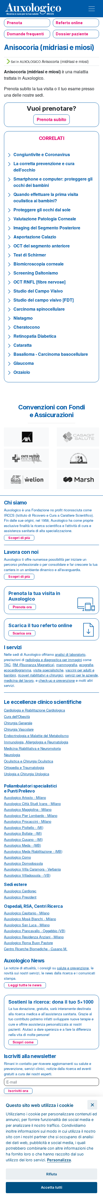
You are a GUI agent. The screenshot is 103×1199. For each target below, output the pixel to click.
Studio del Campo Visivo (38, 291)
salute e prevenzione (73, 967)
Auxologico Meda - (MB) (22, 845)
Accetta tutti (51, 1187)
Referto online (69, 22)
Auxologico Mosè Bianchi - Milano (30, 918)
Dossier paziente (72, 34)
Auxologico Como (17, 857)
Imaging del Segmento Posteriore (46, 228)
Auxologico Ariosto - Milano (25, 797)
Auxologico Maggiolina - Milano (28, 809)
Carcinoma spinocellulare (39, 309)
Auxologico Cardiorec (20, 890)
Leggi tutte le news (25, 985)
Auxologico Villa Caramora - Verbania (32, 869)
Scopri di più (19, 538)
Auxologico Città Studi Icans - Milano (32, 803)
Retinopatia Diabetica (34, 336)
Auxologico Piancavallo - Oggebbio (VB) (34, 930)
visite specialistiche (48, 670)
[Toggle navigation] (92, 9)
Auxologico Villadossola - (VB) (27, 875)
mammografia (66, 664)
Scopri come (23, 1041)
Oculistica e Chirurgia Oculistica (28, 761)
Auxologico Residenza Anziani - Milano (34, 936)
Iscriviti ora (18, 1091)
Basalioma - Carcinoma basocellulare (50, 354)
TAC (7, 664)
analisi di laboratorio (70, 654)
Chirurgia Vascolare (19, 729)
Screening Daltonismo (35, 273)
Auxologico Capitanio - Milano (26, 912)
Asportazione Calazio (34, 237)
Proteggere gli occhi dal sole (42, 210)
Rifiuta (51, 1174)
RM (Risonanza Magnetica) (33, 664)
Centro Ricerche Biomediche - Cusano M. (35, 948)
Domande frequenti (25, 34)
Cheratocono (26, 327)
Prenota (14, 22)
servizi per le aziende (81, 675)
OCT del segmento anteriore (41, 246)
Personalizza (59, 1160)
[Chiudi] (92, 1105)
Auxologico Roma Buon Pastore (28, 942)
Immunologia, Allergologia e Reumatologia (36, 741)
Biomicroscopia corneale (38, 264)
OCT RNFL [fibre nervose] (39, 282)
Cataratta (22, 345)
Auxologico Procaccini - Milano (27, 821)
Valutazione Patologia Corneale (44, 219)
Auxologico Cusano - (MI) (23, 839)
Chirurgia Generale (18, 722)
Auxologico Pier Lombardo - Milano (30, 815)
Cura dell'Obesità (17, 716)
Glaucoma (23, 363)
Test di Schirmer (29, 255)
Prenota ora (22, 606)
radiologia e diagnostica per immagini (53, 659)
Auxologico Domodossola (23, 863)
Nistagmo (23, 318)
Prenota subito (51, 119)
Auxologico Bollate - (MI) (23, 833)
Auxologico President (20, 897)
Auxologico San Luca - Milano (27, 924)
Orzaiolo (21, 372)
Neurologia (12, 754)
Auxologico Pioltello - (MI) (23, 827)
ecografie (86, 664)
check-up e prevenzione (57, 680)
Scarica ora (22, 633)
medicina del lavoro (19, 680)
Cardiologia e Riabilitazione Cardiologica (34, 710)
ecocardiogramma (17, 670)
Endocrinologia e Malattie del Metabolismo (36, 735)
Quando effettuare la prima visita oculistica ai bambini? (45, 197)
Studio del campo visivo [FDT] (43, 300)
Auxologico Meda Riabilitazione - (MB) (33, 851)
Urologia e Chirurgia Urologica (26, 773)
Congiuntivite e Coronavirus (41, 154)
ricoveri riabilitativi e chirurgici (40, 675)
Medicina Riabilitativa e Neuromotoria (32, 748)
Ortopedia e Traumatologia (24, 767)
